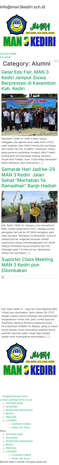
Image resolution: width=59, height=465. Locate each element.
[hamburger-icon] (56, 61)
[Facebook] (1, 382)
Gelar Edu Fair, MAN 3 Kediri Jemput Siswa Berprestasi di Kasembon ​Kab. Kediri (29, 80)
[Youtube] (1, 392)
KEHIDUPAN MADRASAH (19, 410)
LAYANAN (11, 420)
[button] (29, 431)
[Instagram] (1, 389)
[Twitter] (1, 385)
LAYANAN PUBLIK (21, 423)
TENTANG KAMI (14, 403)
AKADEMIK (11, 406)
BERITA (9, 413)
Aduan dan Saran (20, 427)
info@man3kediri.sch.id (15, 396)
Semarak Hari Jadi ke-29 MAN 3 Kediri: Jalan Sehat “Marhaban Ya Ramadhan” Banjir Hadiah (28, 177)
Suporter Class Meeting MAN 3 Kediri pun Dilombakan (27, 265)
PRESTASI (11, 417)
